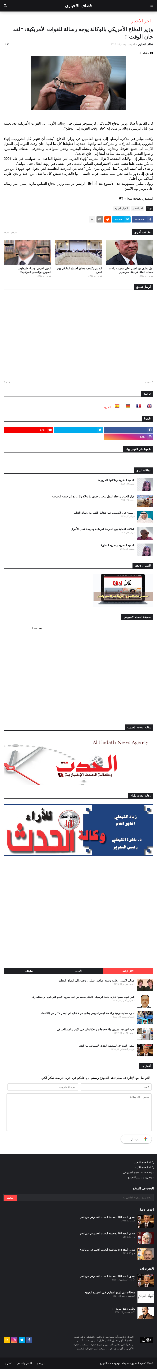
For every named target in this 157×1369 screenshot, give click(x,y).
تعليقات (29, 971)
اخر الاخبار (141, 20)
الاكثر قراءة (128, 971)
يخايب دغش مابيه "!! (123, 1308)
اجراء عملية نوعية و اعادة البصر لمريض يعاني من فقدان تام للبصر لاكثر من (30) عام (88, 1013)
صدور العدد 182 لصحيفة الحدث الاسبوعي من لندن (107, 1249)
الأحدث (78, 971)
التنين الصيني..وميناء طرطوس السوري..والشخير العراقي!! (34, 270)
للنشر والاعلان (24, 1363)
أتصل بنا (8, 1363)
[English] (148, 407)
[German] (127, 407)
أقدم (8, 382)
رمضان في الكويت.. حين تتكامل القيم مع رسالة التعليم (104, 512)
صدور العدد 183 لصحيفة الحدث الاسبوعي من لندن (107, 1233)
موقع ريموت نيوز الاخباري (141, 1177)
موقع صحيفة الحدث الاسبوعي (138, 1172)
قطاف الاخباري (78, 5)
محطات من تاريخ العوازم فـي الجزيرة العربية (110, 1292)
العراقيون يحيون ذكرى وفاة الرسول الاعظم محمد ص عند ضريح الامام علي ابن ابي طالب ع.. (83, 996)
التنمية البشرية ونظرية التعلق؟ (118, 545)
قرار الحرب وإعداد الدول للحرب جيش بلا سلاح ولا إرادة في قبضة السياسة (93, 496)
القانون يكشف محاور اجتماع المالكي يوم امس (79, 270)
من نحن (41, 1363)
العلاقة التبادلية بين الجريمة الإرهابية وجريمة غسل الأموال (103, 529)
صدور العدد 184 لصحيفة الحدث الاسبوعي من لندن (107, 1045)
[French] (137, 407)
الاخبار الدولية (121, 208)
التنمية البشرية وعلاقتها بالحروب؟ (116, 480)
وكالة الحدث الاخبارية (143, 1162)
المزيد (107, 407)
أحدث (148, 382)
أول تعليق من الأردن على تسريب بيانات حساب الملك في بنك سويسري (131, 270)
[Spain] (116, 407)
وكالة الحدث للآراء (144, 1167)
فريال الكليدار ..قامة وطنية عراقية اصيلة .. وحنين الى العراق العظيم (97, 980)
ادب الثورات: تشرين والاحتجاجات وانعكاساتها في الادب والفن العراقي (96, 1029)
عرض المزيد (10, 232)
